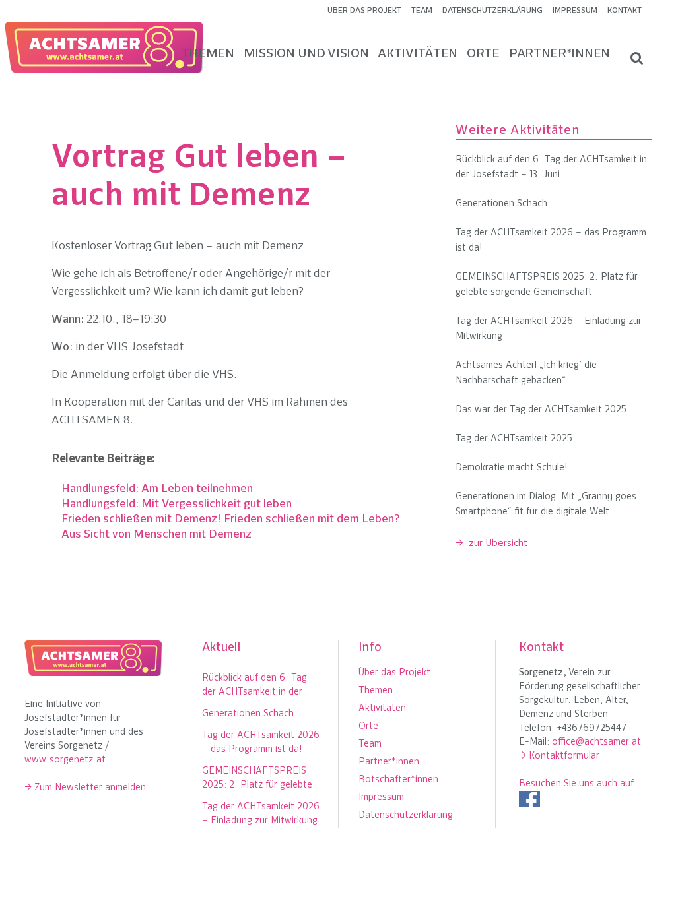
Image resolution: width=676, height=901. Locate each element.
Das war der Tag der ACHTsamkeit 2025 (541, 410)
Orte (368, 726)
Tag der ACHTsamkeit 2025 (514, 439)
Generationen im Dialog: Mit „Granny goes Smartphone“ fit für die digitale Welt (546, 504)
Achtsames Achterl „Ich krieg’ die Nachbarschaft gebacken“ (526, 373)
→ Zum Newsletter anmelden (85, 788)
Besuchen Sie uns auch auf (576, 784)
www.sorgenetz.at (65, 760)
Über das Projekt (364, 11)
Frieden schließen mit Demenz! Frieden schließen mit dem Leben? (230, 519)
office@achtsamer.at (596, 742)
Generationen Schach (501, 204)
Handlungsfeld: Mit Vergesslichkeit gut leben (176, 504)
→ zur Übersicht (491, 544)
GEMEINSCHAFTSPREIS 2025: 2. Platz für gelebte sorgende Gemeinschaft (547, 284)
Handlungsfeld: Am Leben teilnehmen (157, 489)
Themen (375, 691)
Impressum (575, 11)
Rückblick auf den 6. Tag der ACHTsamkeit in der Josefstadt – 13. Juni (551, 167)
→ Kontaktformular (559, 756)
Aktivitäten (382, 709)
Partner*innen (388, 762)
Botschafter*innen (398, 780)
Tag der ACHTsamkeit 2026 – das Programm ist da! (551, 240)
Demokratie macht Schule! (512, 468)
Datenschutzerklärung (492, 11)
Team (421, 11)
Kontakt (624, 11)
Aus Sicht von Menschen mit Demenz (156, 534)
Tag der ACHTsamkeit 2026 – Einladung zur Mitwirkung (549, 329)
